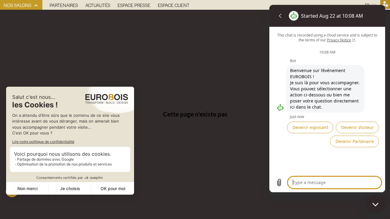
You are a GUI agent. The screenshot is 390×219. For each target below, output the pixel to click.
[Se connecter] (385, 5)
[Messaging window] (327, 98)
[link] (21, 5)
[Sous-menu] (36, 5)
